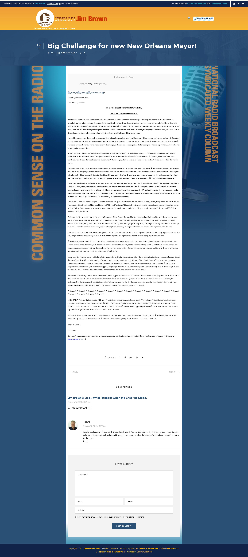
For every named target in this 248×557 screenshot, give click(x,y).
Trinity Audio (92, 84)
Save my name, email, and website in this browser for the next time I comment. (111, 517)
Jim (52, 53)
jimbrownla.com (92, 548)
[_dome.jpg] (73, 93)
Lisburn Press (172, 548)
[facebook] (238, 3)
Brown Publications (148, 548)
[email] (234, 3)
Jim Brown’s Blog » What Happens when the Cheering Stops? (107, 397)
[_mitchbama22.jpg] (96, 93)
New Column (52, 3)
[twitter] (243, 3)
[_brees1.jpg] (83, 93)
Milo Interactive (115, 552)
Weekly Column (69, 53)
